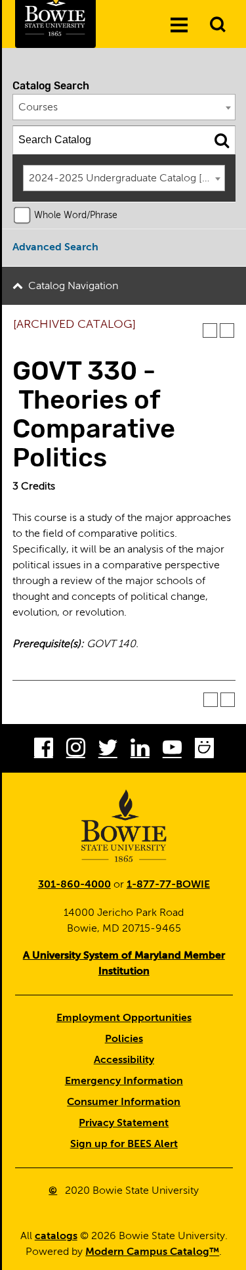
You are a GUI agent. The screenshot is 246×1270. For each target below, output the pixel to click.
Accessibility (124, 1060)
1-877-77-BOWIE (168, 885)
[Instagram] (75, 750)
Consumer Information (123, 1102)
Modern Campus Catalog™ (152, 1252)
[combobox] (124, 107)
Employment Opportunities (124, 1018)
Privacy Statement (124, 1123)
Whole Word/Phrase (75, 215)
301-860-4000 (74, 885)
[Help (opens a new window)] (227, 330)
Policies (124, 1039)
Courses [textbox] (38, 107)
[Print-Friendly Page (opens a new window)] (210, 330)
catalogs (56, 1236)
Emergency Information (124, 1081)
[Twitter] (107, 750)
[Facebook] (43, 750)
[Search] (222, 139)
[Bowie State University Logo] (124, 826)
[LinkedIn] (140, 750)
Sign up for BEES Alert (124, 1144)
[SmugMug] (204, 750)
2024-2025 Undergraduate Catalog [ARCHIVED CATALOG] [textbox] (127, 178)
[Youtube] (172, 750)
